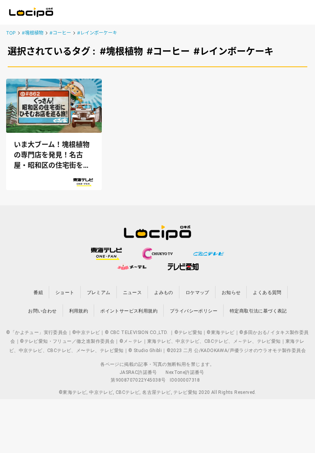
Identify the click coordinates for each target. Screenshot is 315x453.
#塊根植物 (32, 33)
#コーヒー (60, 33)
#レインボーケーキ (97, 33)
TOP (11, 33)
